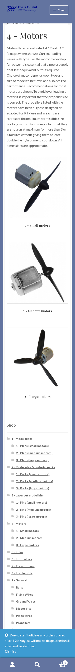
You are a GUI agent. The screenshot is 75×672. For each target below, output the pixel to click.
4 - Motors (18, 523)
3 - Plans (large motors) (32, 460)
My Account (12, 665)
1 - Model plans (21, 438)
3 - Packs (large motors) (32, 488)
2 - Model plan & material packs (33, 467)
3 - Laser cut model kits (27, 495)
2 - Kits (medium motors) (33, 509)
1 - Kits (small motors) (31, 502)
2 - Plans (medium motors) (34, 453)
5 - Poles (17, 552)
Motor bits (23, 608)
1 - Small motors (27, 530)
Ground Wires (26, 601)
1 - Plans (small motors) (32, 446)
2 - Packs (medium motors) (34, 481)
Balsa (20, 587)
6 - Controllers (21, 559)
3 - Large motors (27, 545)
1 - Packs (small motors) (32, 474)
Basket (58, 661)
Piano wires (24, 615)
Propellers (23, 623)
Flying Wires (24, 594)
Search (37, 665)
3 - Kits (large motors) (31, 516)
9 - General (19, 580)
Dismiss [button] (10, 651)
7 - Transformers (23, 566)
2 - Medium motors (29, 538)
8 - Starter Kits (21, 573)
